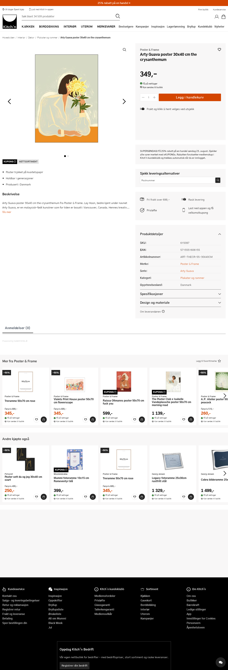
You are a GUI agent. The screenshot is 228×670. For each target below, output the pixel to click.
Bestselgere (126, 26)
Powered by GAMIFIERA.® (15, 340)
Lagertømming (176, 26)
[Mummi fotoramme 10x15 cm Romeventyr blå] (75, 459)
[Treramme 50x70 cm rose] (26, 381)
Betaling (7, 618)
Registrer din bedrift (75, 665)
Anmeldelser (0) (18, 327)
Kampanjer (142, 26)
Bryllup (191, 26)
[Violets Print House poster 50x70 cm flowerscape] (75, 381)
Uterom (145, 614)
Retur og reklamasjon (15, 605)
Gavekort (146, 600)
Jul (50, 627)
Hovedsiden (8, 37)
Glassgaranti (102, 605)
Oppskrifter (55, 600)
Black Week (55, 623)
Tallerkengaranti (104, 609)
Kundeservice (219, 9)
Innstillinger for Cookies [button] (201, 618)
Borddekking (148, 605)
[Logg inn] (217, 16)
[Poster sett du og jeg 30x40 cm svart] (26, 459)
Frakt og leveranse (13, 614)
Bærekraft (193, 605)
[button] (219, 49)
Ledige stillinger (196, 609)
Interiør (21, 37)
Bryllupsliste (55, 609)
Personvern (193, 623)
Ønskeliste (54, 614)
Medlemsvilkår (103, 614)
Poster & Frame (149, 50)
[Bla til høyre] (123, 101)
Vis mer (6, 212)
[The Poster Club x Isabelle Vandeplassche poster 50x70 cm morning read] (173, 381)
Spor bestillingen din (14, 623)
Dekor (31, 37)
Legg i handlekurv (190, 97)
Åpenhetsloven (196, 627)
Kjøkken (145, 596)
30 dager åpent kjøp (14, 9)
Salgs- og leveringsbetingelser (21, 600)
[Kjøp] (44, 420)
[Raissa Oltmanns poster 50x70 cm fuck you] (124, 381)
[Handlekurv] (223, 16)
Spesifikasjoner (151, 293)
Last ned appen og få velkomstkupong (200, 210)
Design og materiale (155, 302)
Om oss (191, 596)
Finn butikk (203, 9)
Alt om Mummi (57, 618)
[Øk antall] (154, 97)
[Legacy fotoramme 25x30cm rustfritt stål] (173, 459)
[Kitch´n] (9, 21)
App (189, 614)
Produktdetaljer (151, 233)
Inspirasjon (158, 26)
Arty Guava (187, 271)
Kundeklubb (205, 26)
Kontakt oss (9, 596)
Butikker (192, 600)
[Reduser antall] (143, 97)
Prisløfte (152, 210)
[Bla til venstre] (9, 101)
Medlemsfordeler (104, 596)
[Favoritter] (37, 420)
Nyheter (219, 26)
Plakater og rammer (47, 37)
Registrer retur (11, 609)
